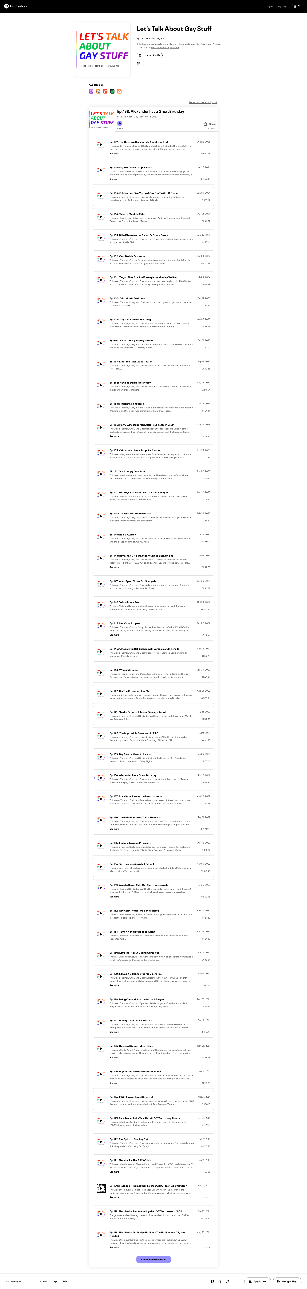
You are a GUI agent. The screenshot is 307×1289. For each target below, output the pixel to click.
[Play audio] (215, 111)
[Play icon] (119, 123)
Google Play (289, 1281)
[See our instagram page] (228, 1281)
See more (114, 153)
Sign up (282, 6)
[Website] (139, 64)
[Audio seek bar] (166, 131)
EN (299, 6)
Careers (43, 1281)
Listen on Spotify (151, 55)
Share (212, 124)
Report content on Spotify (203, 102)
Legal (54, 1281)
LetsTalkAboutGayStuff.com (165, 47)
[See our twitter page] (220, 1281)
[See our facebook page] (212, 1281)
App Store (259, 1281)
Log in (269, 6)
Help (65, 1281)
